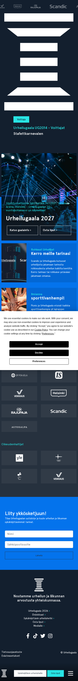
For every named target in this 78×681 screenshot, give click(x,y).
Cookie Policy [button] (41, 330)
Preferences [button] (48, 333)
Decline (39, 353)
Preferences (38, 361)
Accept (39, 344)
